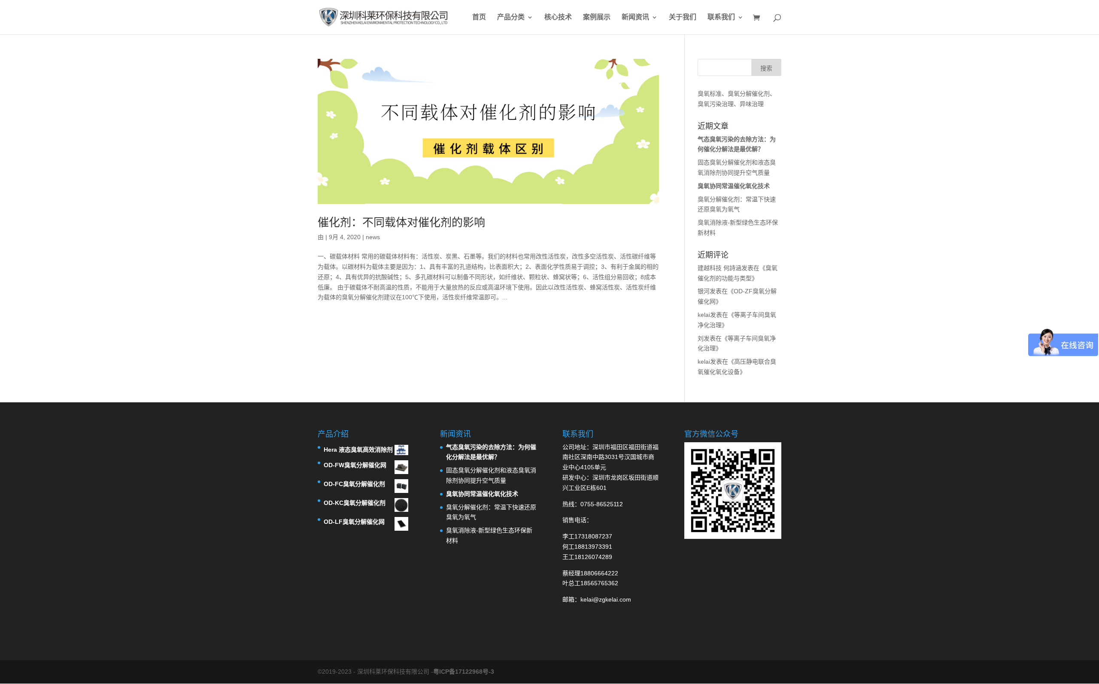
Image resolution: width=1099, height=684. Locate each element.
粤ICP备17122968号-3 (463, 671)
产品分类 (511, 17)
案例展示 (596, 17)
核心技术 (558, 17)
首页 (479, 17)
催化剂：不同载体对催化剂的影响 (401, 222)
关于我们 (682, 17)
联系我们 (721, 17)
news (373, 237)
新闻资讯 (635, 17)
